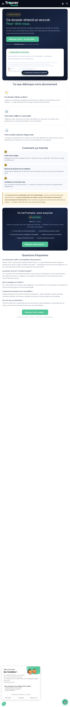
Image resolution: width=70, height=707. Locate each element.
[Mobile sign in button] (63, 3)
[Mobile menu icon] (3, 4)
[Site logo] (12, 3)
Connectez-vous (19, 44)
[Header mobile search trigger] (67, 3)
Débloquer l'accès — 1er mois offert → (22, 39)
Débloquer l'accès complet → (35, 244)
